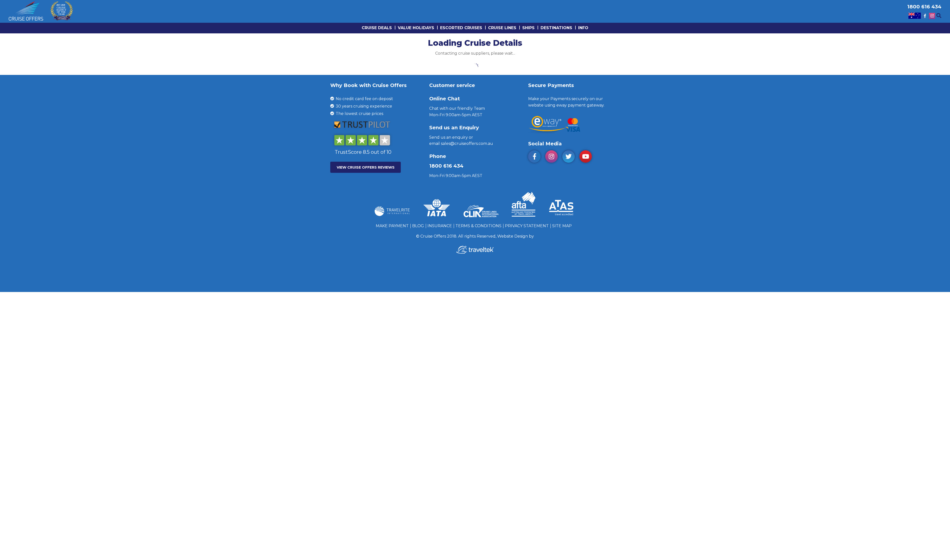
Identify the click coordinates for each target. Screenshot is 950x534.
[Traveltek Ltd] (475, 252)
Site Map (562, 225)
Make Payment (392, 225)
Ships (528, 27)
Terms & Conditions (478, 225)
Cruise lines (502, 27)
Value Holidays (416, 27)
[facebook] (536, 157)
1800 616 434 (446, 166)
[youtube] (587, 157)
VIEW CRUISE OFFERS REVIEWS (366, 167)
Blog (418, 225)
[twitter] (570, 157)
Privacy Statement (527, 225)
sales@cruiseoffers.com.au (467, 143)
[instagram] (553, 157)
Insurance (440, 225)
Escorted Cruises (461, 27)
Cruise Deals (377, 27)
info (583, 27)
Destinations (556, 27)
